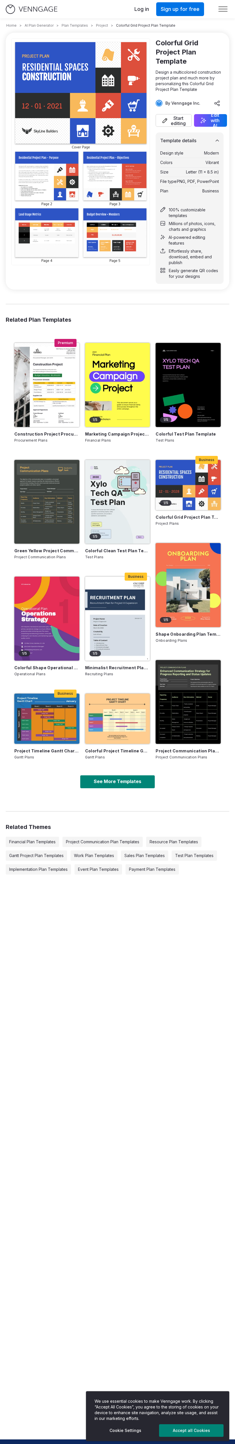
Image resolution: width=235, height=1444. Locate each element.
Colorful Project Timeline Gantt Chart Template (117, 750)
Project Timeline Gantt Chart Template (46, 750)
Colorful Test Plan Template (186, 434)
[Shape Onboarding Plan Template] (188, 585)
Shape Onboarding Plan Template (188, 634)
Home (11, 25)
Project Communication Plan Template (188, 750)
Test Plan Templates (194, 855)
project (102, 25)
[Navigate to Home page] (31, 9)
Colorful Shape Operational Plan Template (46, 667)
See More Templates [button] (117, 781)
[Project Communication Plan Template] (188, 702)
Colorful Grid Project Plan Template (188, 517)
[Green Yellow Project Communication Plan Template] (46, 502)
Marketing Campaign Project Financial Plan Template (117, 434)
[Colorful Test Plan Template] (188, 385)
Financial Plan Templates (32, 841)
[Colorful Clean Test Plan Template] (117, 502)
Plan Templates (75, 25)
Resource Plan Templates (174, 841)
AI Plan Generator (39, 25)
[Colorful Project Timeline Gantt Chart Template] (117, 719)
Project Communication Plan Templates (102, 841)
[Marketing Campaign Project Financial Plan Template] (117, 385)
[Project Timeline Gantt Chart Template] (46, 719)
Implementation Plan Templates (38, 869)
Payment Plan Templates (152, 869)
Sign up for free (180, 9)
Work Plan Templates (94, 855)
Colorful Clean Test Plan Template (117, 550)
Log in (141, 9)
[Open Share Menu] (217, 103)
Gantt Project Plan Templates (36, 855)
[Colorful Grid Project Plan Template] (188, 485)
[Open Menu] (223, 9)
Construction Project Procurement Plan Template (46, 434)
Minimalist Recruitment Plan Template (117, 667)
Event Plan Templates (98, 869)
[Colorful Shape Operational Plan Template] (46, 618)
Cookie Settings (125, 1430)
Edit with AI (215, 120)
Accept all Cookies (191, 1430)
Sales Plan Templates (144, 855)
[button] (174, 120)
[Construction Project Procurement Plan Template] (46, 385)
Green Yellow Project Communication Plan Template (46, 550)
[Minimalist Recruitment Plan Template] (117, 618)
